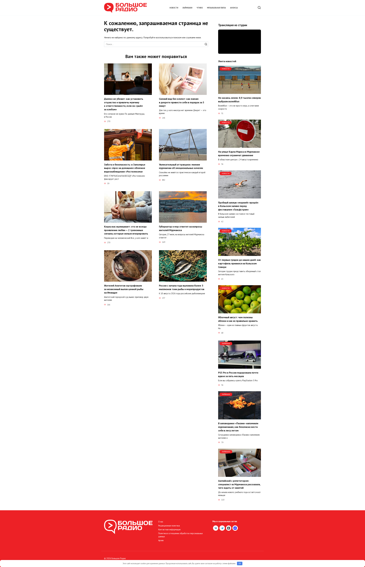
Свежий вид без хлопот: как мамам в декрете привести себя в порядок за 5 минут (181, 102)
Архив (161, 540)
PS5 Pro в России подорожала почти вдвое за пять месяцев (238, 374)
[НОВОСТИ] (239, 92)
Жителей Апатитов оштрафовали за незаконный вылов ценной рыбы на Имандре (123, 289)
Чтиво (200, 8)
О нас (160, 521)
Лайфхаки (187, 8)
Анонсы (234, 8)
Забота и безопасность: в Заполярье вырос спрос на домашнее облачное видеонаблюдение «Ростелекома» (124, 168)
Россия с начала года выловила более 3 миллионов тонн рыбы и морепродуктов (181, 287)
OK (240, 563)
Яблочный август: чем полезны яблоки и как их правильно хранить (238, 319)
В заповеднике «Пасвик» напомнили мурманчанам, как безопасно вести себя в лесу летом (238, 427)
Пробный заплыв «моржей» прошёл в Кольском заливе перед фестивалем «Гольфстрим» (238, 206)
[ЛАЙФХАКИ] (239, 367)
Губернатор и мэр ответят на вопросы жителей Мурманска (180, 228)
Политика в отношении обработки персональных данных (180, 535)
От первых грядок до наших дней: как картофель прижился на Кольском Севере (239, 263)
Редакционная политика (169, 525)
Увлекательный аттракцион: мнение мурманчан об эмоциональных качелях (181, 166)
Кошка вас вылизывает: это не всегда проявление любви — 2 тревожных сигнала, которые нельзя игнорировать (126, 230)
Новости (174, 8)
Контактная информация (169, 529)
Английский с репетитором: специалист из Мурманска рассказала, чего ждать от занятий (239, 484)
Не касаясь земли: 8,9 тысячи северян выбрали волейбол (239, 99)
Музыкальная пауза (216, 8)
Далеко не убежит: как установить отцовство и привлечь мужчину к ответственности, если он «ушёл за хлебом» (123, 104)
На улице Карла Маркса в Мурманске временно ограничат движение (239, 153)
